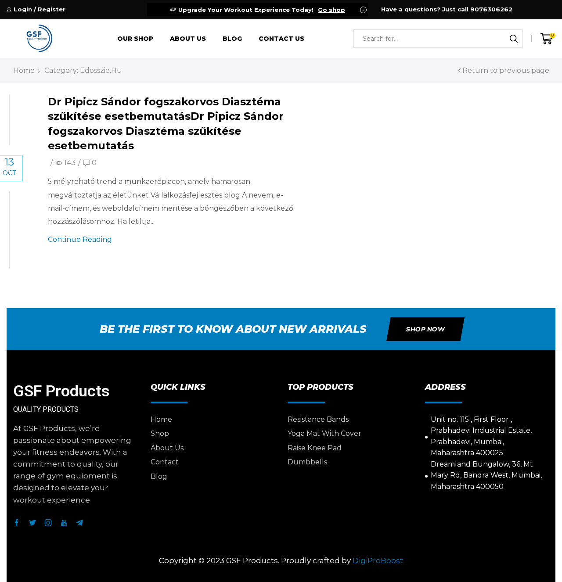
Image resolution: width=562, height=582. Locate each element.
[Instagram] (48, 522)
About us (188, 39)
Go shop (331, 9)
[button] (425, 329)
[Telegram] (79, 522)
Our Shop (135, 39)
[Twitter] (32, 522)
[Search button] (513, 38)
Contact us (281, 39)
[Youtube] (64, 522)
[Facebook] (16, 522)
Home (24, 70)
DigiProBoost (378, 560)
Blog (232, 39)
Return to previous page (505, 70)
